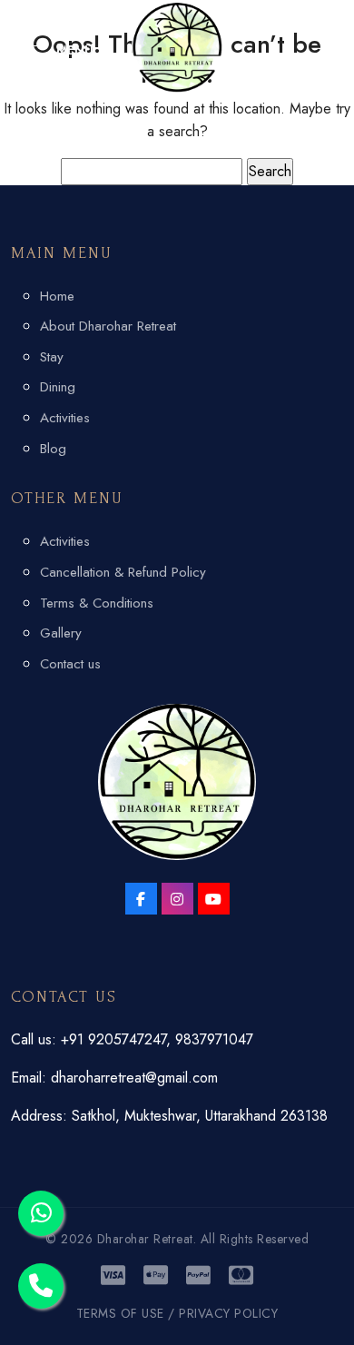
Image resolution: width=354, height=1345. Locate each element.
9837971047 (214, 1039)
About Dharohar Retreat (108, 326)
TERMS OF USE (120, 1313)
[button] (52, 50)
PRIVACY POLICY (228, 1313)
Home (57, 296)
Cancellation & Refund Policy (123, 572)
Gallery (61, 633)
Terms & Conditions (96, 603)
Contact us (70, 664)
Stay (52, 357)
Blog (53, 449)
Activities (65, 418)
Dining (57, 387)
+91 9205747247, (118, 1039)
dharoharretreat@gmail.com (134, 1077)
